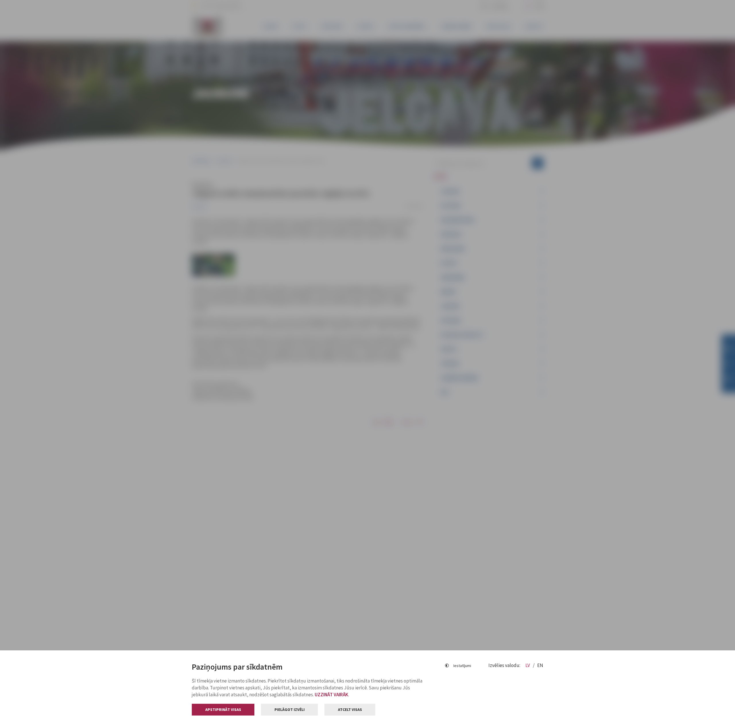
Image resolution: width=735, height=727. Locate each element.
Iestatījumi (462, 665)
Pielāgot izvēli (289, 709)
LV (528, 665)
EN (540, 665)
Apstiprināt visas (223, 709)
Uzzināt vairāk (331, 694)
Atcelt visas (350, 709)
